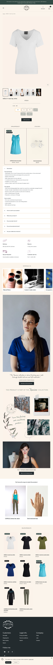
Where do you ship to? (12, 215)
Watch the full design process (26, 473)
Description (9, 168)
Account (43, 8)
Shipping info (6, 638)
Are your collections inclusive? (13, 231)
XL (23, 113)
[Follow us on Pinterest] (12, 652)
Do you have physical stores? (13, 226)
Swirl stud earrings (37, 160)
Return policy (6, 640)
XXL (29, 113)
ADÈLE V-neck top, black (25, 554)
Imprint (21, 640)
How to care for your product (13, 210)
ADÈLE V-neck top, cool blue (10, 581)
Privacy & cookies (23, 635)
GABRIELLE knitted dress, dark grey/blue (10, 609)
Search (4, 643)
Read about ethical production (26, 383)
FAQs (37, 635)
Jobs (37, 638)
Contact (38, 640)
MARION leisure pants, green (26, 609)
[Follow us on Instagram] (8, 652)
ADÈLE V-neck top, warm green (42, 554)
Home (4, 13)
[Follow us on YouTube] (5, 652)
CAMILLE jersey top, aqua (15, 160)
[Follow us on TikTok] (5, 656)
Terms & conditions (24, 638)
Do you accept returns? (12, 221)
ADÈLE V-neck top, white (9, 554)
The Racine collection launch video (28, 469)
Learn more (31, 659)
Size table (5, 635)
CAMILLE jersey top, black (25, 581)
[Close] (51, 658)
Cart (49, 7)
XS (18, 109)
